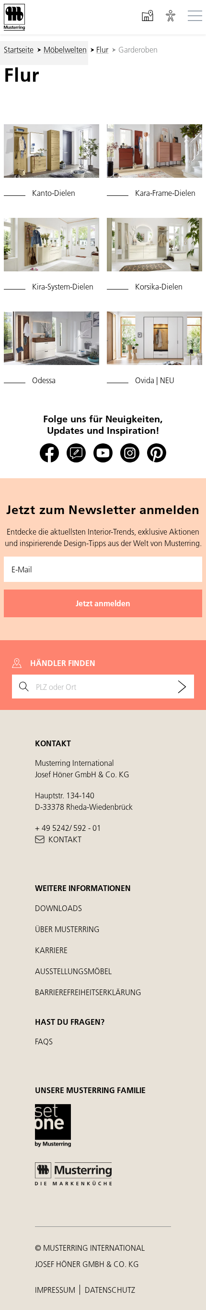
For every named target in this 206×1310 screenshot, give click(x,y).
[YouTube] (103, 453)
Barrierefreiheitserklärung (88, 992)
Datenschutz (110, 1290)
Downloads (58, 908)
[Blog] (76, 453)
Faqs (44, 1041)
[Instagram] (129, 453)
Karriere (51, 950)
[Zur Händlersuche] (182, 686)
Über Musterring (67, 929)
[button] (170, 17)
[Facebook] (49, 453)
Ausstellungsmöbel (73, 971)
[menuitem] (51, 161)
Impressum (56, 1290)
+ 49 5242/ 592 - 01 (68, 828)
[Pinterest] (156, 453)
